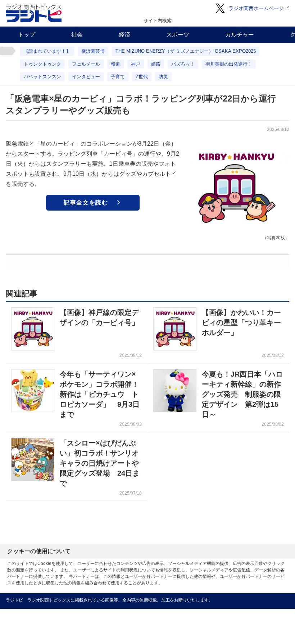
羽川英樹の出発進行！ (228, 64)
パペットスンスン (42, 76)
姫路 (155, 64)
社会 (77, 35)
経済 (124, 35)
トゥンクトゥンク (42, 64)
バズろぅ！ (183, 64)
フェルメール (86, 64)
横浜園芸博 (93, 51)
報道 (115, 64)
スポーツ (177, 35)
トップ (26, 35)
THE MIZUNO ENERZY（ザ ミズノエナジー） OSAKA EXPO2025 (185, 51)
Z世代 (142, 76)
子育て (118, 76)
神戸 (135, 64)
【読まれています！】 (47, 51)
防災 (163, 76)
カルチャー (239, 35)
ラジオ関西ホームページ (256, 8)
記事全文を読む (86, 202)
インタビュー (86, 76)
